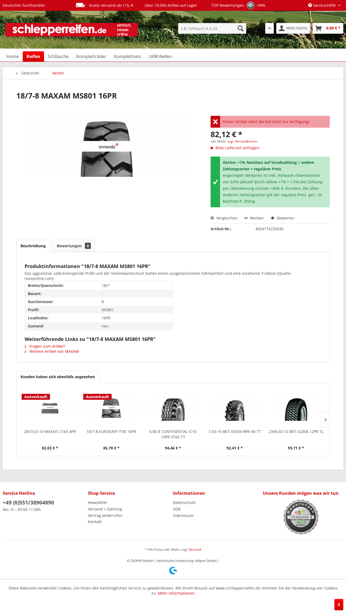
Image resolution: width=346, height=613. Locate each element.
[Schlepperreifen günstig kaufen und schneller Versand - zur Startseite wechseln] (71, 29)
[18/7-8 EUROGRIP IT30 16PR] (112, 407)
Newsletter (98, 502)
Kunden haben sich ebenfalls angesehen (58, 376)
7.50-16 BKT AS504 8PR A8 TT (234, 431)
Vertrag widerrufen (105, 515)
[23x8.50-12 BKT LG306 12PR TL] (296, 407)
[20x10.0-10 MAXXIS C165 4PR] (50, 407)
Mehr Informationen (176, 593)
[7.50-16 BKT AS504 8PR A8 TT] (235, 407)
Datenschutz (184, 502)
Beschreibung (33, 245)
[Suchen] (240, 28)
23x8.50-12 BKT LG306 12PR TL (296, 431)
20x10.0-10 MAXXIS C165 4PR (50, 431)
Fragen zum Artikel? (46, 346)
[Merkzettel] (269, 28)
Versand (195, 549)
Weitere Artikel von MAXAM (53, 351)
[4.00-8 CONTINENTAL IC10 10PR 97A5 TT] (173, 407)
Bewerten (285, 218)
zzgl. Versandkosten (242, 141)
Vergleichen (226, 218)
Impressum (183, 515)
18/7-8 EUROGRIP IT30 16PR (111, 431)
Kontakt (95, 521)
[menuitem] (212, 28)
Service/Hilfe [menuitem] (324, 5)
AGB (177, 509)
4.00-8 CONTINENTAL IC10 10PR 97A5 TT (173, 434)
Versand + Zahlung (105, 509)
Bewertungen (73, 245)
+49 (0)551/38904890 (28, 502)
